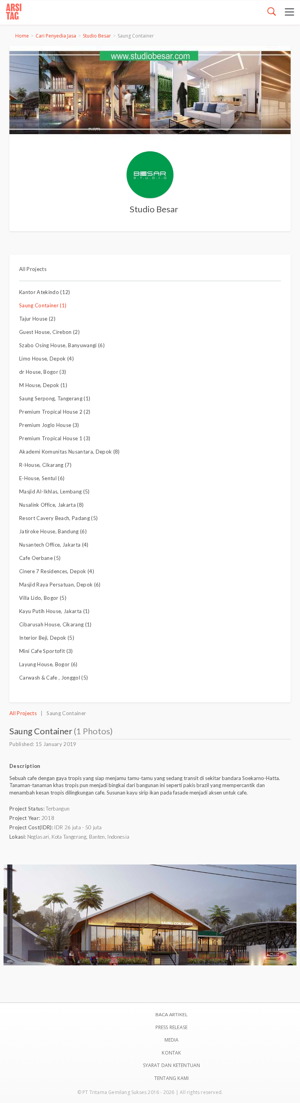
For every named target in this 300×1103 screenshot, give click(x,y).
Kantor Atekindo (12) (44, 292)
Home (22, 35)
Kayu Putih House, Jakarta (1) (54, 611)
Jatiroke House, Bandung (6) (53, 531)
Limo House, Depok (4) (46, 358)
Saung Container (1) (42, 305)
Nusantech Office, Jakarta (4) (54, 545)
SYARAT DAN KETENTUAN (171, 1065)
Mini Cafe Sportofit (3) (46, 651)
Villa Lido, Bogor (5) (42, 598)
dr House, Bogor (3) (42, 372)
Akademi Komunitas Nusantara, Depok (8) (69, 451)
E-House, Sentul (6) (41, 478)
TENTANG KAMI (171, 1078)
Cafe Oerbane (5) (40, 558)
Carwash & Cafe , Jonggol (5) (53, 677)
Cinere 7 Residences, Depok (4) (56, 571)
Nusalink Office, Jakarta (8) (51, 505)
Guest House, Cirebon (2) (49, 332)
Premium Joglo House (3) (49, 425)
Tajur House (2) (37, 319)
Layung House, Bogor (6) (48, 664)
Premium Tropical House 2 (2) (54, 412)
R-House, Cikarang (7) (45, 465)
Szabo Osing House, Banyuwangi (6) (62, 345)
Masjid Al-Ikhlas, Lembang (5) (54, 491)
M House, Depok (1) (43, 385)
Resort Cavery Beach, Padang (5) (58, 518)
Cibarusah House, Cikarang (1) (55, 624)
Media (171, 1040)
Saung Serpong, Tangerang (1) (54, 398)
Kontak (171, 1052)
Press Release (171, 1027)
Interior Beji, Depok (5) (46, 638)
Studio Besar (97, 35)
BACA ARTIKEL (171, 1014)
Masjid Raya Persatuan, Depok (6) (60, 584)
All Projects (32, 269)
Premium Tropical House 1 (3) (54, 438)
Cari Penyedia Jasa (56, 35)
